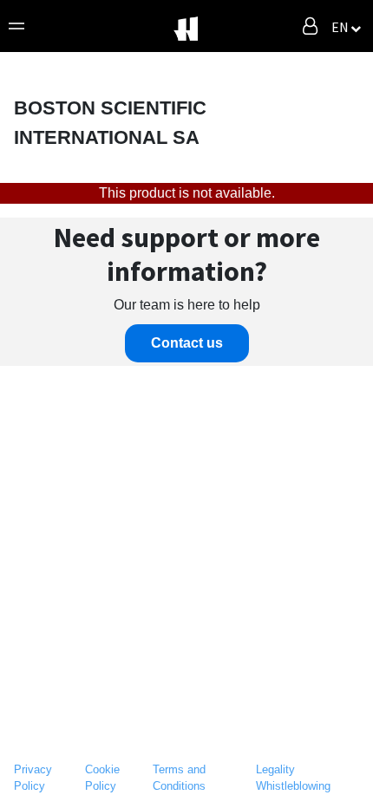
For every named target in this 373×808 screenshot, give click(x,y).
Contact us (187, 343)
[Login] (310, 26)
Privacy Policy (33, 777)
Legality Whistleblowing (293, 777)
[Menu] (16, 26)
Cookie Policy (102, 777)
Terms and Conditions (179, 777)
